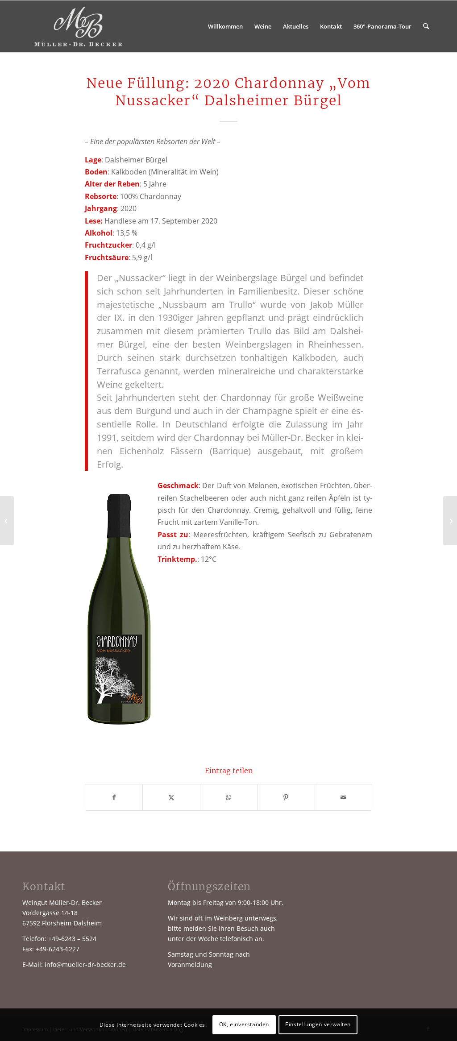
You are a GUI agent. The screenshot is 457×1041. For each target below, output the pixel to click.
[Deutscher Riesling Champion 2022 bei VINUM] (7, 520)
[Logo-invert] (78, 26)
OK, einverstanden (244, 1024)
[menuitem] (225, 26)
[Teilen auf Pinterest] (286, 797)
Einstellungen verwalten (318, 1024)
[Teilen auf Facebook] (113, 797)
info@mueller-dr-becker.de (85, 964)
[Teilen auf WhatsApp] (228, 797)
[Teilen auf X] (171, 797)
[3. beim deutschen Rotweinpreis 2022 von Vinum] (450, 520)
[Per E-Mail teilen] (343, 797)
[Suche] (426, 26)
